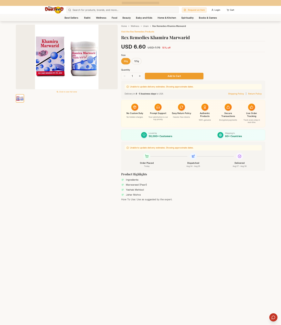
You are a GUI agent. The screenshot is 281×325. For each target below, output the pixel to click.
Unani (146, 26)
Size (123, 55)
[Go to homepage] (54, 9)
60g (126, 61)
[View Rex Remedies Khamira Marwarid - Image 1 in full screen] (67, 57)
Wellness (135, 26)
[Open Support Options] (273, 317)
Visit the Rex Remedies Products (137, 31)
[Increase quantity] (140, 76)
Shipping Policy (236, 93)
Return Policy (255, 93)
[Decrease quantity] (124, 76)
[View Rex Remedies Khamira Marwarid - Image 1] (20, 98)
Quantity (125, 70)
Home (124, 26)
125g (136, 61)
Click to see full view (68, 92)
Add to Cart (174, 76)
